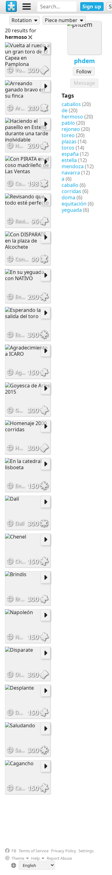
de (65, 110)
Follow (83, 71)
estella (69, 160)
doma (68, 197)
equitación (74, 203)
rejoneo (71, 129)
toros (68, 147)
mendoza (73, 166)
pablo (68, 122)
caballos (71, 104)
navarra (71, 172)
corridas (71, 191)
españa (70, 153)
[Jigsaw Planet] (11, 6)
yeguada (72, 209)
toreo (68, 135)
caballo (70, 185)
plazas (69, 141)
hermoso (72, 116)
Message (84, 83)
